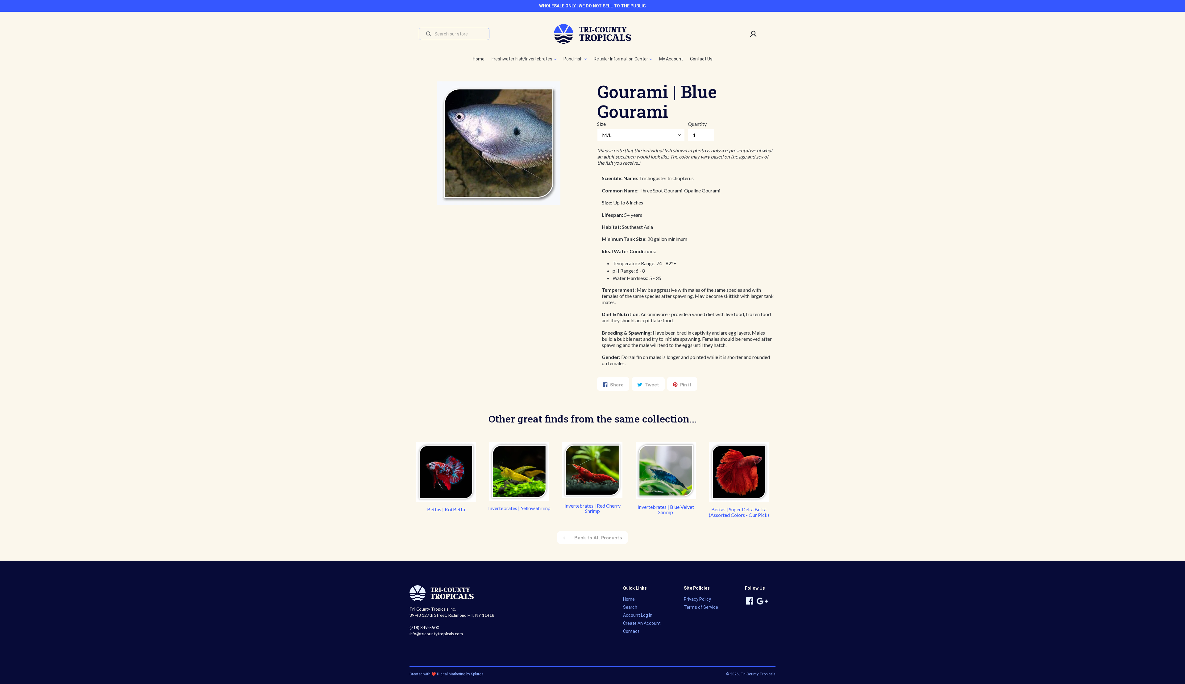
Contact (631, 631)
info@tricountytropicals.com (436, 633)
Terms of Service (701, 607)
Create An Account (642, 623)
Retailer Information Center (621, 58)
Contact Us (701, 58)
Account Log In (637, 615)
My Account (671, 58)
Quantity (697, 124)
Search (630, 607)
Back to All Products (597, 537)
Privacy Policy (697, 599)
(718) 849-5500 (424, 627)
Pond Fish (573, 58)
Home (478, 58)
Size (601, 124)
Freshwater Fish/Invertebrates (522, 58)
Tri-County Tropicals (758, 674)
